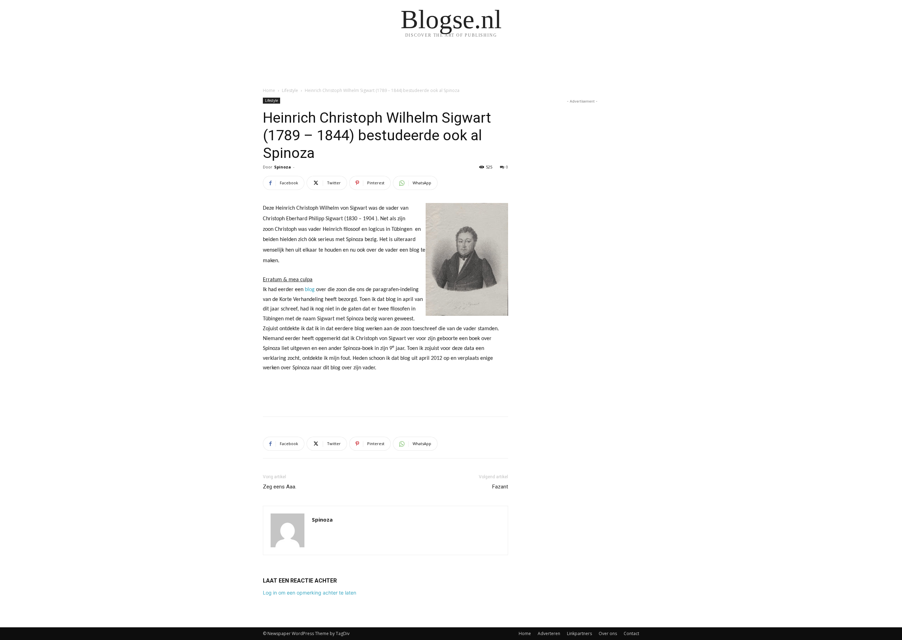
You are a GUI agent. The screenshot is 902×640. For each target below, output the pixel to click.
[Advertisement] (385, 393)
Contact (631, 633)
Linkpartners (579, 633)
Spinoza (282, 167)
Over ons (608, 633)
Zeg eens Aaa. (279, 487)
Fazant (500, 487)
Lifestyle (290, 90)
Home (269, 90)
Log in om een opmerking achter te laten (309, 593)
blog (309, 290)
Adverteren (549, 633)
